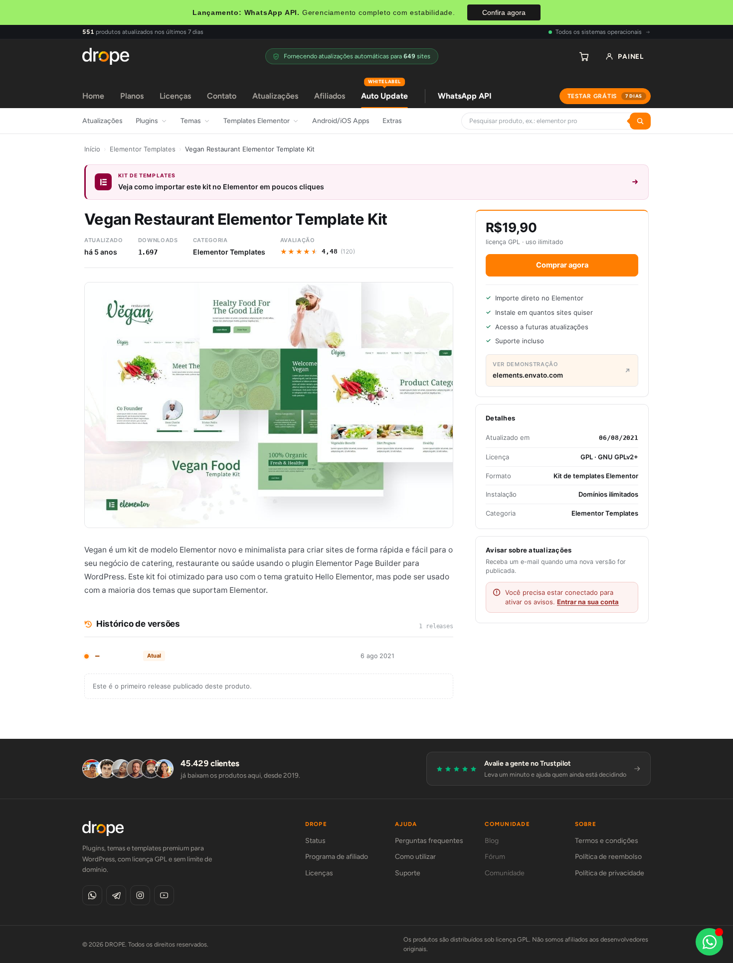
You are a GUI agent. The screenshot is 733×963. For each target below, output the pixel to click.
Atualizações (275, 96)
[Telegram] (116, 895)
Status (315, 840)
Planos (132, 96)
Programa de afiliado (336, 856)
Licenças (175, 96)
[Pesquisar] (640, 121)
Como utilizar (415, 856)
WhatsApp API (465, 96)
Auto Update (384, 92)
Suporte (407, 873)
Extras (392, 121)
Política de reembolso (608, 856)
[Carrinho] (584, 56)
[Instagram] (140, 895)
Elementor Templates (143, 149)
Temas (191, 121)
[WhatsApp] (92, 895)
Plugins (147, 121)
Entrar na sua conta (588, 602)
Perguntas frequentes (429, 840)
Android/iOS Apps (340, 121)
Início (92, 149)
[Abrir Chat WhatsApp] (709, 942)
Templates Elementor (256, 121)
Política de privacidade (609, 873)
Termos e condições (606, 840)
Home (93, 96)
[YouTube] (164, 895)
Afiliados (329, 96)
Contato (221, 96)
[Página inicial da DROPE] (105, 56)
